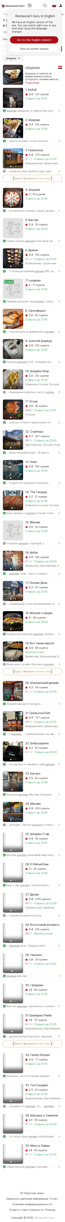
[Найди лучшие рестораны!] (12, 5)
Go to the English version (34, 40)
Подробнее (32, 82)
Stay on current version (34, 48)
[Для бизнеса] (30, 6)
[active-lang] (54, 5)
